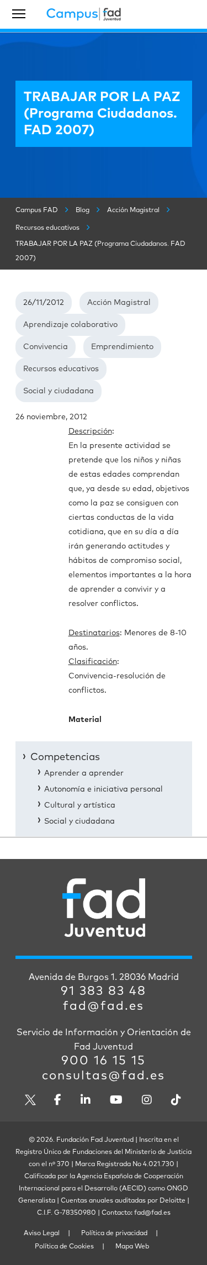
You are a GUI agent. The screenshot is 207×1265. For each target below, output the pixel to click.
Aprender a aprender (84, 773)
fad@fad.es (103, 1006)
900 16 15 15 (103, 1061)
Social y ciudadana (58, 391)
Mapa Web (132, 1246)
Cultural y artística (79, 805)
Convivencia (45, 347)
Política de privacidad (114, 1233)
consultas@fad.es (103, 1076)
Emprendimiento (122, 347)
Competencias (65, 757)
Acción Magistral (119, 303)
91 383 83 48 (103, 991)
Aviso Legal (42, 1233)
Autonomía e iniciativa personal (103, 789)
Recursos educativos (61, 369)
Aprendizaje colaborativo (70, 325)
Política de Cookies (64, 1246)
